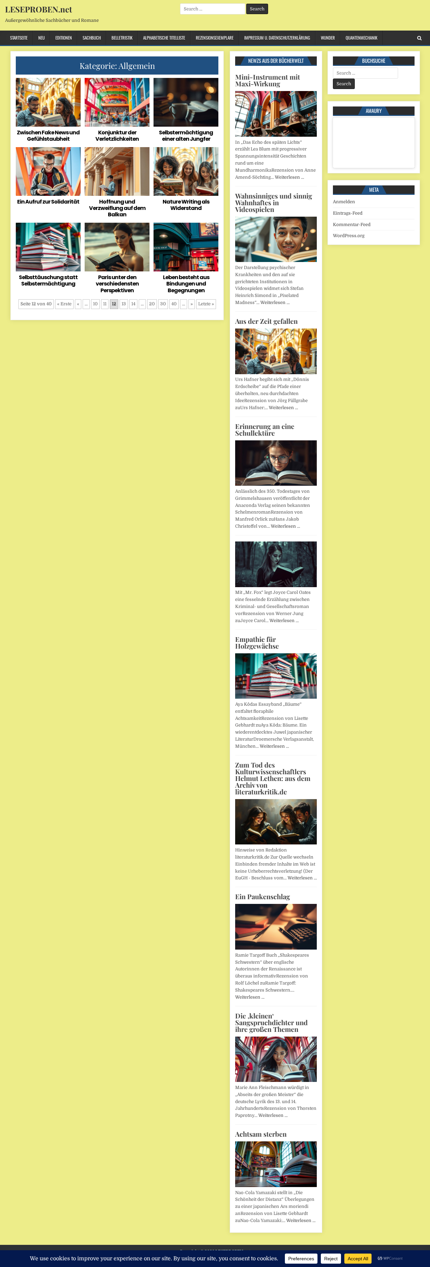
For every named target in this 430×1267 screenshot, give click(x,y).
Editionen (63, 37)
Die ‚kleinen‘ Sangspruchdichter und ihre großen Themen (271, 1022)
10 (95, 303)
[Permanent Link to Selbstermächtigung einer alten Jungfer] (186, 102)
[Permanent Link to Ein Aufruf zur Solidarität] (48, 171)
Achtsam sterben (261, 1133)
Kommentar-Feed (352, 224)
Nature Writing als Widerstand (186, 205)
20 (152, 303)
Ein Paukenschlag (262, 896)
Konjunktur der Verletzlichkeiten (117, 136)
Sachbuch (92, 37)
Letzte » (206, 303)
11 (104, 303)
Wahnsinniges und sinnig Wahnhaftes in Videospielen (273, 202)
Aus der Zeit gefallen (266, 320)
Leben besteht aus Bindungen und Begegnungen (186, 283)
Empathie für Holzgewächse (257, 642)
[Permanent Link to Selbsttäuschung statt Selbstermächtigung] (48, 247)
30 (163, 303)
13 (124, 303)
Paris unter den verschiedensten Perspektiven (117, 283)
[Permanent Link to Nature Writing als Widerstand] (186, 171)
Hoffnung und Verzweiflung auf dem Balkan (117, 208)
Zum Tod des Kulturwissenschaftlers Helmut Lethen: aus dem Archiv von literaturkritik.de (272, 778)
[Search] (419, 38)
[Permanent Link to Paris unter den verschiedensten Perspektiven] (117, 247)
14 (133, 303)
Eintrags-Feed (347, 213)
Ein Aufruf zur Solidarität (48, 202)
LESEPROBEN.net (38, 9)
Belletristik (122, 37)
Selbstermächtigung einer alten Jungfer (186, 136)
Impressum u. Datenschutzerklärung (277, 37)
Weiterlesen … (289, 177)
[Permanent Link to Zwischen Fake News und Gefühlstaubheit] (48, 102)
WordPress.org (348, 235)
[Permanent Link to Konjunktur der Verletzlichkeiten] (117, 102)
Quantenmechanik (361, 37)
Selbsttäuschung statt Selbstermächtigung (48, 280)
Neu (41, 37)
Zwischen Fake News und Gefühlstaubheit (48, 136)
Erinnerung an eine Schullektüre (264, 429)
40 (174, 303)
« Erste (64, 303)
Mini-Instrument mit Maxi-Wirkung (267, 80)
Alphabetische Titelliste (164, 37)
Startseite (19, 37)
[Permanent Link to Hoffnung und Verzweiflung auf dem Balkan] (117, 171)
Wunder (328, 37)
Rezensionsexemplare (214, 37)
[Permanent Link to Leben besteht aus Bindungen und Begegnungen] (186, 247)
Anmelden (344, 201)
